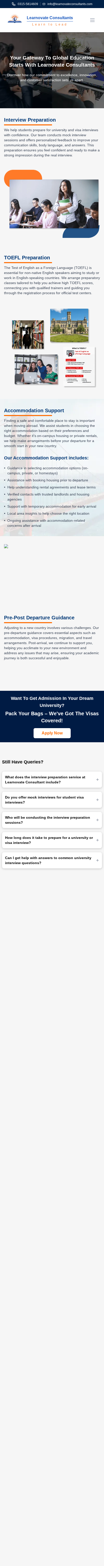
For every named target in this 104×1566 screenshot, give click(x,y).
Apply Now (52, 733)
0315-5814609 (28, 4)
